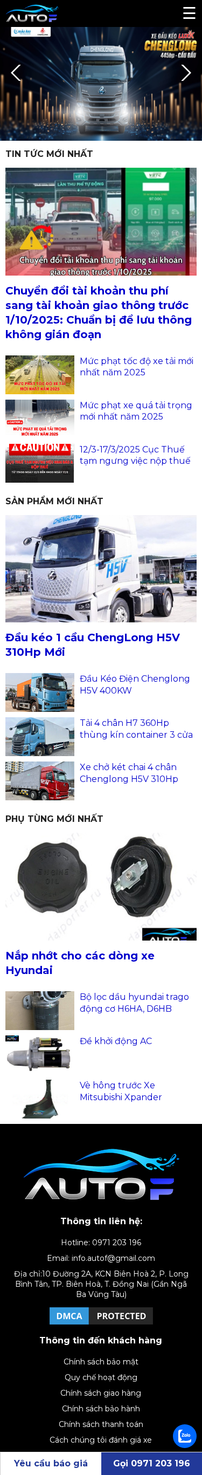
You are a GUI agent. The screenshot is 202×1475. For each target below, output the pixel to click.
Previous (19, 73)
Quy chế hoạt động (101, 1377)
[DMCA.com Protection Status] (101, 1324)
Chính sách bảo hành (101, 1409)
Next (183, 73)
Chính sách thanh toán (101, 1424)
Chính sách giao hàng (100, 1393)
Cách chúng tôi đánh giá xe (101, 1440)
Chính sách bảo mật (101, 1362)
